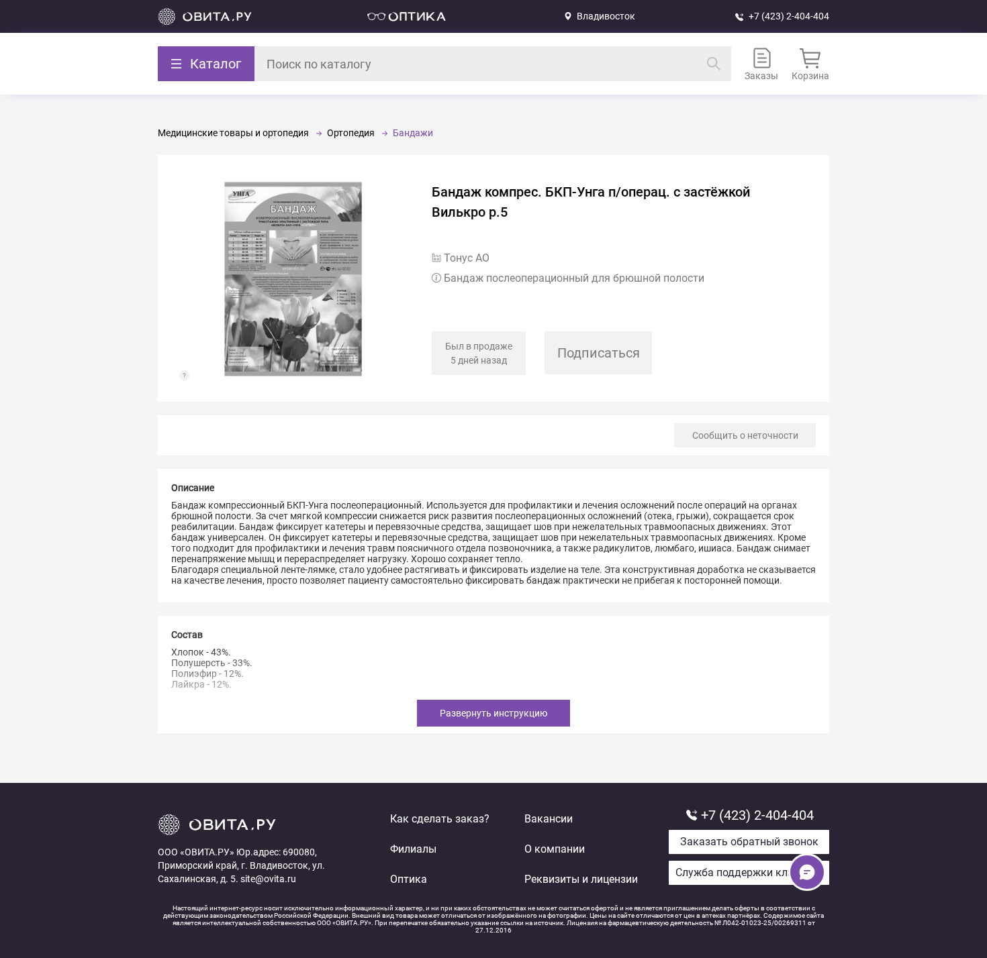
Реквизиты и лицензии (581, 879)
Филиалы (413, 849)
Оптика (408, 879)
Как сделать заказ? (439, 818)
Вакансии (548, 818)
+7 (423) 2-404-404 (789, 16)
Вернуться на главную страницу (205, 16)
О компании (554, 849)
